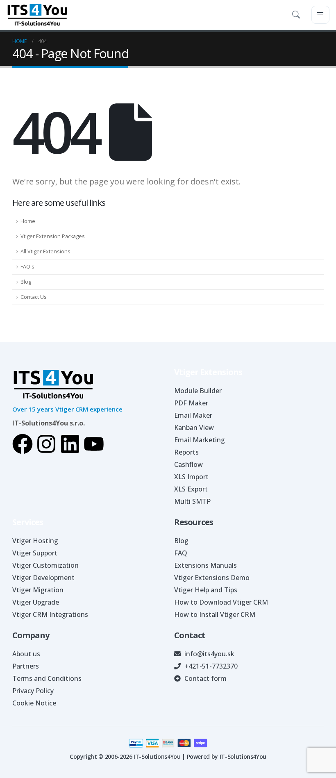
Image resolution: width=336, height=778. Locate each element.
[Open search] (297, 15)
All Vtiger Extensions (45, 251)
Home (27, 221)
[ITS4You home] (37, 15)
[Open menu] (320, 15)
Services (27, 522)
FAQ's (27, 266)
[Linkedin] (70, 444)
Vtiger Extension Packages (52, 236)
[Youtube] (94, 444)
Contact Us (33, 296)
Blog (25, 281)
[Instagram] (46, 444)
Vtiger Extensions (208, 372)
